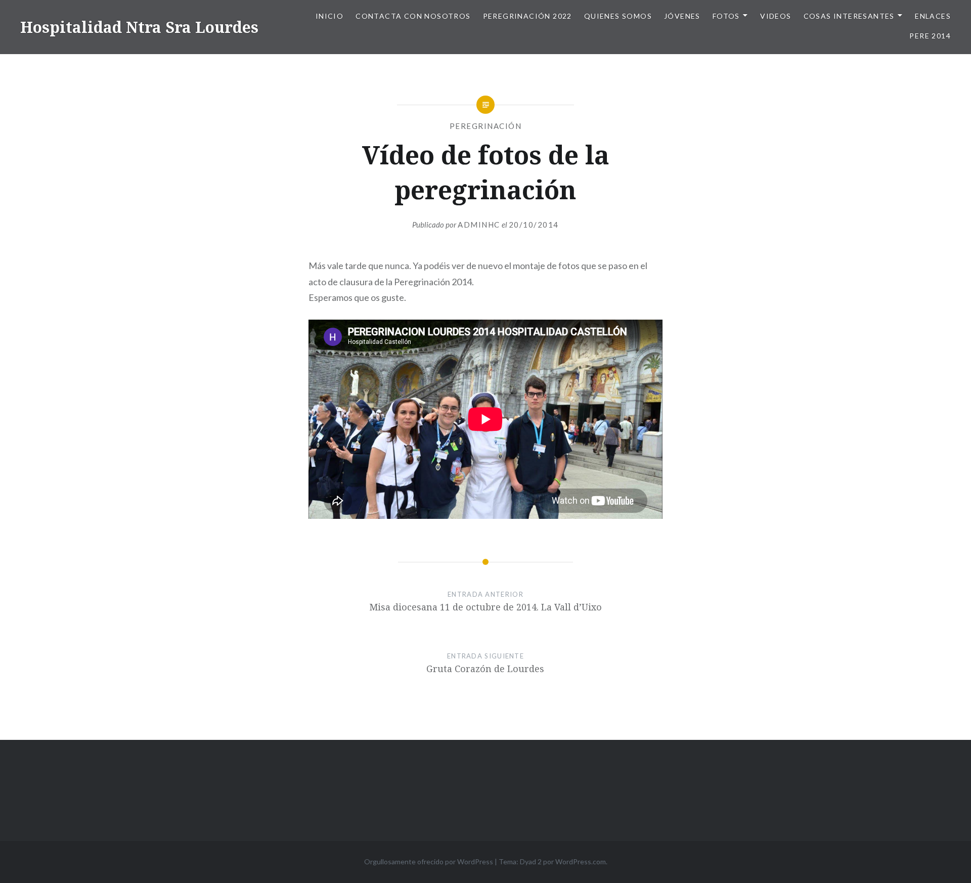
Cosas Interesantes (849, 16)
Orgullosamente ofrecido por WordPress (428, 861)
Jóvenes (682, 16)
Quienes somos (618, 16)
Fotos (726, 16)
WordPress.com (580, 861)
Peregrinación (486, 125)
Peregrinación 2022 (527, 16)
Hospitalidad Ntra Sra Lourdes (139, 27)
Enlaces (933, 16)
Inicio (329, 16)
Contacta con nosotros (413, 16)
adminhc (479, 224)
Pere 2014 (930, 35)
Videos (775, 16)
